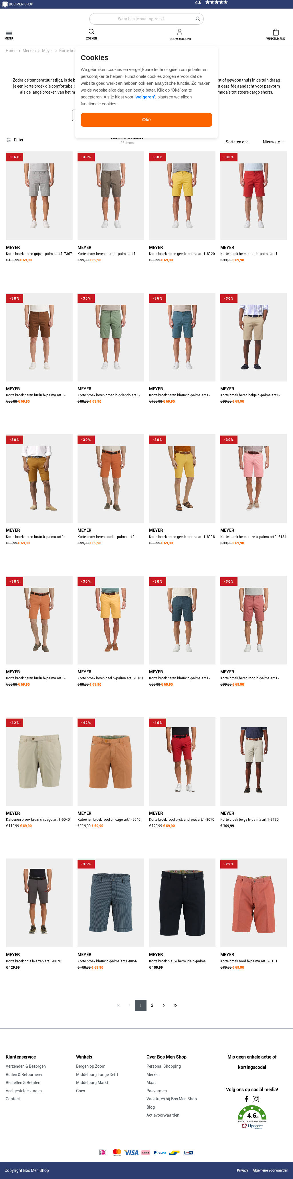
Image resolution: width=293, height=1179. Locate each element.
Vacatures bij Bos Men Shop (171, 1099)
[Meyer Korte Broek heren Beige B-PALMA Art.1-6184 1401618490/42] (253, 337)
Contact (13, 1099)
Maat (151, 1082)
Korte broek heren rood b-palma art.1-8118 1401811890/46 (107, 537)
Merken (153, 1074)
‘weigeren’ (144, 96)
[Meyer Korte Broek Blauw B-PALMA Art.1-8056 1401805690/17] (111, 902)
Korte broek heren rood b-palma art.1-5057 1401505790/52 (249, 678)
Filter (18, 140)
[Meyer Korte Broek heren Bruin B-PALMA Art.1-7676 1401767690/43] (39, 478)
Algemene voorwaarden (270, 1170)
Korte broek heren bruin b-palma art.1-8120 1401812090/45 (36, 395)
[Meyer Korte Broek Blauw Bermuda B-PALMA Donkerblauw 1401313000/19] (182, 902)
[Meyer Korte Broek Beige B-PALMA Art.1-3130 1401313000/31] (253, 761)
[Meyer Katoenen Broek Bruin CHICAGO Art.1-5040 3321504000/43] (39, 761)
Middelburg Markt (92, 1082)
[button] (252, 1117)
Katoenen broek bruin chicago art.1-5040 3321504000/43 (38, 820)
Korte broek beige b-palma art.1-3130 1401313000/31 (249, 820)
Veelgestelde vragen (24, 1091)
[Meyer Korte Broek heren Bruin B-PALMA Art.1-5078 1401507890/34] (111, 195)
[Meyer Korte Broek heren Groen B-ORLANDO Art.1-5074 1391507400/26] (111, 337)
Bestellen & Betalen (23, 1082)
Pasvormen (156, 1091)
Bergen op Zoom (90, 1066)
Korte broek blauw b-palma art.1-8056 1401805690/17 (107, 961)
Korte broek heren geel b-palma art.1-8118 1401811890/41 (182, 537)
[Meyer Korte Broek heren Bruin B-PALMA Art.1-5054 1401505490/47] (39, 620)
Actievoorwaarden (162, 1115)
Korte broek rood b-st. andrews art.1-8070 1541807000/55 (181, 820)
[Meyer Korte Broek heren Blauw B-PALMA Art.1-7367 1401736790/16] (182, 337)
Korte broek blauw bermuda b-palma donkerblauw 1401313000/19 (177, 961)
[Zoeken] (198, 19)
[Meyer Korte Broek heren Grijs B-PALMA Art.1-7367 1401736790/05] (39, 195)
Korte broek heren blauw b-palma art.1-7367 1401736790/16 (179, 395)
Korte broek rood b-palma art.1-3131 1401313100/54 (249, 961)
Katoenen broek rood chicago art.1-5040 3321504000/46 (109, 820)
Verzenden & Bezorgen (26, 1066)
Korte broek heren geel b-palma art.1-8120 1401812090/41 (182, 254)
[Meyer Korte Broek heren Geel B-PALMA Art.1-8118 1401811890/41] (182, 478)
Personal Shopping (163, 1066)
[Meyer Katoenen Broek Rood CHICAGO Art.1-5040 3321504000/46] (111, 761)
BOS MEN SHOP (21, 4)
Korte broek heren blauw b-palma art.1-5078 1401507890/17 (179, 678)
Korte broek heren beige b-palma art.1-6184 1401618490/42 (250, 395)
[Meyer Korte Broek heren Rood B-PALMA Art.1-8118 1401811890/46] (111, 478)
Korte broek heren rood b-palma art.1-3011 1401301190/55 (249, 254)
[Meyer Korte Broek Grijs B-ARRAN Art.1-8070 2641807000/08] (39, 902)
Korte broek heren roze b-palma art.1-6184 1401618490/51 (253, 537)
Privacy (242, 1170)
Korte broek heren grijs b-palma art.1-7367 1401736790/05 (39, 254)
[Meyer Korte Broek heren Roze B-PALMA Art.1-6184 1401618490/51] (253, 478)
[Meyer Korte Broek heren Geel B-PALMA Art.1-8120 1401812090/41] (182, 195)
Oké (146, 119)
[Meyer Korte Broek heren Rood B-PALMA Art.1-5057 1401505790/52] (253, 620)
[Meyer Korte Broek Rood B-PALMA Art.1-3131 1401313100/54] (253, 902)
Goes (80, 1091)
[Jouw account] (180, 31)
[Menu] (8, 31)
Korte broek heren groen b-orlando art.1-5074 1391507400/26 (109, 395)
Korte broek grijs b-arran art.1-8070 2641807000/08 (33, 961)
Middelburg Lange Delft (97, 1074)
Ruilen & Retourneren (24, 1074)
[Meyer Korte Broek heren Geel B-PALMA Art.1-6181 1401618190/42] (111, 620)
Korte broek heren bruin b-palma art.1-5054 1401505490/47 (36, 678)
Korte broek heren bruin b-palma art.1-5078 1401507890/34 (107, 254)
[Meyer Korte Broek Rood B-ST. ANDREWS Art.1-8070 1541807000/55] (182, 761)
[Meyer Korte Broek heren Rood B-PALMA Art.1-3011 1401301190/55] (253, 195)
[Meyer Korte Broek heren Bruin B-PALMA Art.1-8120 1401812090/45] (39, 337)
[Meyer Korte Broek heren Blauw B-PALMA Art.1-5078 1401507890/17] (182, 620)
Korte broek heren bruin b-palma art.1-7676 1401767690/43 (36, 537)
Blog (150, 1107)
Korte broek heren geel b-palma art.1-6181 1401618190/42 (110, 678)
